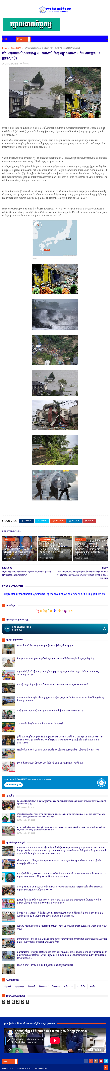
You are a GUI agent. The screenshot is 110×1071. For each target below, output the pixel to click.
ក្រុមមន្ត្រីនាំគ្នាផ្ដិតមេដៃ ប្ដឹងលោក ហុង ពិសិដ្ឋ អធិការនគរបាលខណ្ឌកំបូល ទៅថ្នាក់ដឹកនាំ (50, 763)
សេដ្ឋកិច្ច (92, 986)
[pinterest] (101, 1061)
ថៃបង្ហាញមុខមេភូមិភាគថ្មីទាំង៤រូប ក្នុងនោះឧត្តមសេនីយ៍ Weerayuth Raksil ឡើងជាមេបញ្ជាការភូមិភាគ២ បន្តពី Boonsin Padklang (18, 550)
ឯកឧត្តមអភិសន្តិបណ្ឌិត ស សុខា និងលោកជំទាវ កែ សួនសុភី (40, 723)
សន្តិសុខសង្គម (68, 986)
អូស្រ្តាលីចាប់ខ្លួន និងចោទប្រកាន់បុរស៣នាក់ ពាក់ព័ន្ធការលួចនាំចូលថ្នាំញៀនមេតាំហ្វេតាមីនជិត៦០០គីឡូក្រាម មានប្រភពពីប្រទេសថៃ (52, 549)
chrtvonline (22, 1069)
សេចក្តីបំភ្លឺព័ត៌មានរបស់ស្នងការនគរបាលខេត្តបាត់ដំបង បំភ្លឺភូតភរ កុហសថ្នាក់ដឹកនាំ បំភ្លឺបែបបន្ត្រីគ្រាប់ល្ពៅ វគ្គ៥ (58, 749)
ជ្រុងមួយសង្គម (19, 986)
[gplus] (91, 1061)
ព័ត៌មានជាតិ (31, 986)
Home (6, 39)
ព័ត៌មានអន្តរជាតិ (16, 48)
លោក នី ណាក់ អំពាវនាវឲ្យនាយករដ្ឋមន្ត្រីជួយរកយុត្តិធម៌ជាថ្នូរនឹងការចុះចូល (45, 645)
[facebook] (86, 1061)
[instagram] (96, 1061)
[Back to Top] (106, 1067)
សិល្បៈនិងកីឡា (81, 986)
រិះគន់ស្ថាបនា (56, 986)
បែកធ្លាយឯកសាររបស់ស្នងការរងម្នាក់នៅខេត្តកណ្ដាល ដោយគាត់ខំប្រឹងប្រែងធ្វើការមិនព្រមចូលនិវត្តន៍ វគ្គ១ (56, 658)
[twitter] (106, 1061)
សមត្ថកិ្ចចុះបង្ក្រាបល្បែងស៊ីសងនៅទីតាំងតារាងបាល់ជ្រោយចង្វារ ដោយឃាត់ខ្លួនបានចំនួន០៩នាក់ (52, 684)
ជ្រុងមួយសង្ (7, 986)
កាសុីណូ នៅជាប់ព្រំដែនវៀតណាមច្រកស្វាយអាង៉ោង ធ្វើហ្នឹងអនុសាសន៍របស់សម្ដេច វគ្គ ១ (51, 710)
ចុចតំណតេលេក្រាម (13, 784)
